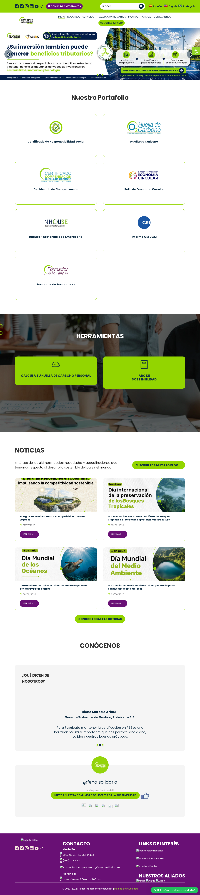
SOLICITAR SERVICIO (111, 22)
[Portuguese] (180, 6)
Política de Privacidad (126, 888)
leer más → (29, 534)
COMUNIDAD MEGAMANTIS (66, 6)
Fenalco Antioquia (154, 858)
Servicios (88, 16)
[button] (196, 51)
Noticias (146, 16)
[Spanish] (150, 6)
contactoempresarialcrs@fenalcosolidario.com (94, 867)
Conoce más (55, 148)
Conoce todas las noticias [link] (100, 619)
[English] (166, 6)
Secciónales (150, 866)
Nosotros (73, 16)
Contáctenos (162, 16)
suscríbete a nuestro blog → (159, 465)
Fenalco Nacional (153, 850)
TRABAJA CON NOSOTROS (111, 16)
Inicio (61, 16)
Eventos (133, 16)
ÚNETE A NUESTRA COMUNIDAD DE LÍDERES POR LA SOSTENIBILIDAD (95, 795)
